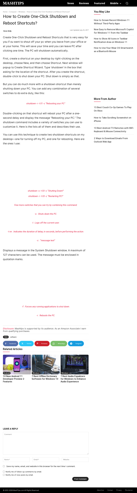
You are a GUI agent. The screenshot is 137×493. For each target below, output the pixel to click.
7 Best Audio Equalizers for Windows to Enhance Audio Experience (73, 379)
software (13, 337)
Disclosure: (8, 328)
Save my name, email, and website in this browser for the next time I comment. (40, 466)
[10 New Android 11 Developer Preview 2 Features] (17, 364)
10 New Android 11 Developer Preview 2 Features (13, 379)
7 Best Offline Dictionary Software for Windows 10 (45, 377)
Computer (13, 12)
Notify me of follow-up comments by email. (24, 472)
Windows (21, 12)
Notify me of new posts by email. (19, 475)
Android (7, 373)
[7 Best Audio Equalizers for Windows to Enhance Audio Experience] (75, 364)
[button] (127, 3)
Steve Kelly (7, 31)
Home (5, 12)
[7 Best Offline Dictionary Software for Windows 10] (46, 364)
